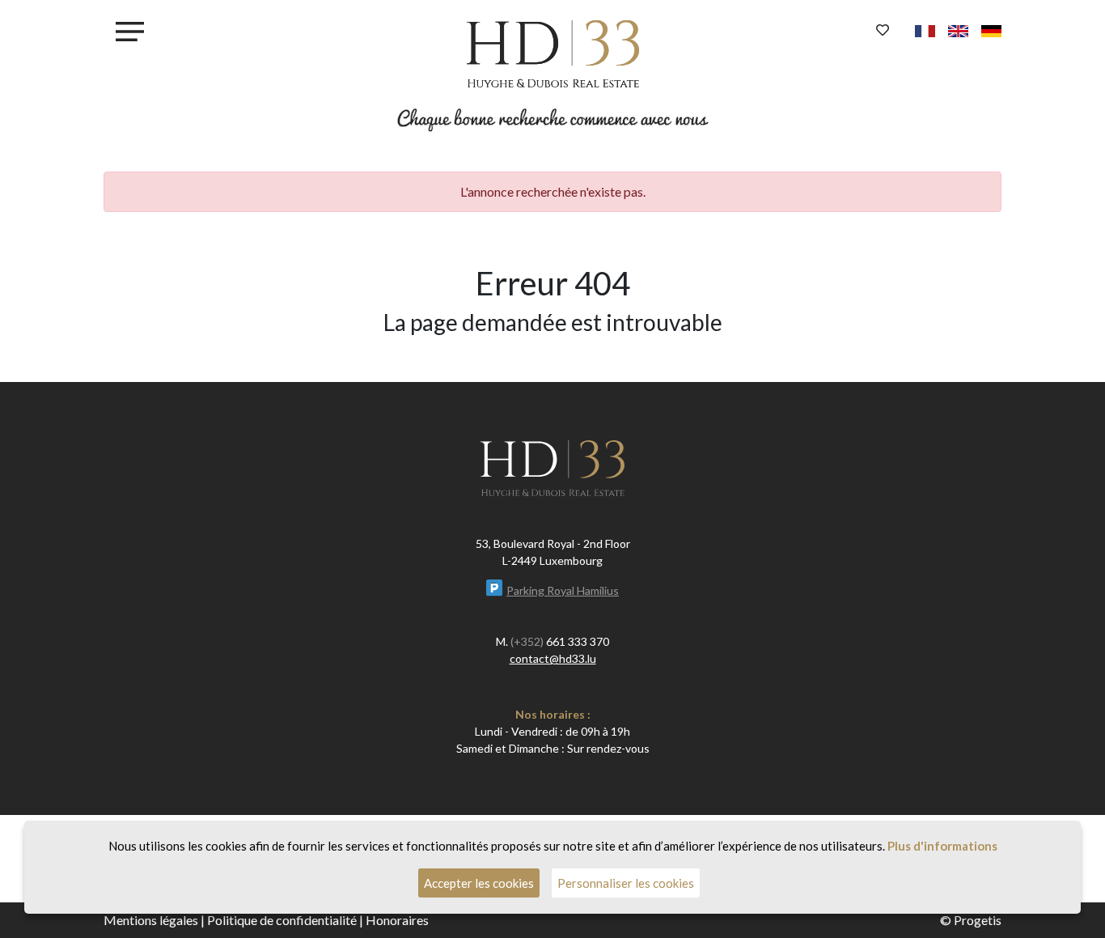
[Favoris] (882, 30)
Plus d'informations (942, 845)
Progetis (977, 919)
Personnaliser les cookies (625, 883)
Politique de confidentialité (282, 919)
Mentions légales (151, 919)
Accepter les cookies (479, 883)
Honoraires (397, 919)
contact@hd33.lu (553, 658)
